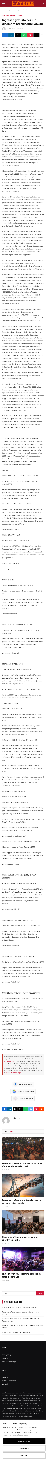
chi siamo (5, 1377)
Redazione (12, 29)
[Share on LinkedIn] (11, 35)
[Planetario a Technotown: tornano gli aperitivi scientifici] (23, 1222)
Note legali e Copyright (24, 1416)
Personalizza (24, 1448)
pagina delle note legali (13, 1073)
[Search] (43, 3)
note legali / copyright (9, 1361)
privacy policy (6, 1355)
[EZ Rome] (23, 3)
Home (4, 10)
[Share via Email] (36, 35)
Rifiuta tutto (24, 1455)
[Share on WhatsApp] (24, 35)
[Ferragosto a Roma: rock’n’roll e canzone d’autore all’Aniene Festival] (23, 1148)
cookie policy (6, 1358)
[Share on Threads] (18, 35)
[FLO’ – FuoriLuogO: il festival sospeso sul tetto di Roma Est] (23, 1259)
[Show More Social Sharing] (42, 35)
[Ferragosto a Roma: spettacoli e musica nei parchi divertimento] (23, 1185)
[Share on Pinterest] (30, 35)
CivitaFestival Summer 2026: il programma (16, 1332)
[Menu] (3, 3)
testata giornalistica (9, 1380)
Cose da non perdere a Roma (12, 15)
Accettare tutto (24, 1441)
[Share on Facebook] (5, 35)
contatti (5, 1384)
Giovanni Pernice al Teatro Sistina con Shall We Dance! (19, 1307)
